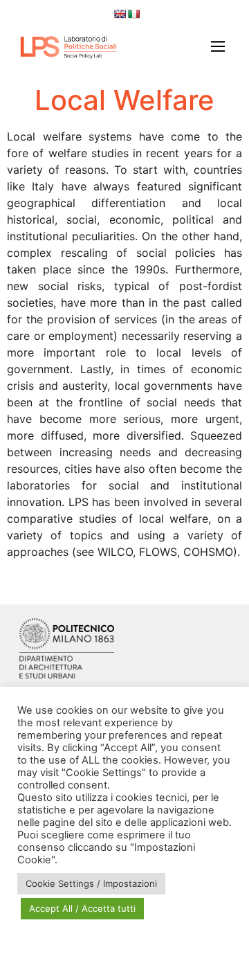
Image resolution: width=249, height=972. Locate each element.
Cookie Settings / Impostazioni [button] (91, 883)
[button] (214, 47)
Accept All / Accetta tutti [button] (82, 908)
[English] (119, 13)
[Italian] (133, 13)
